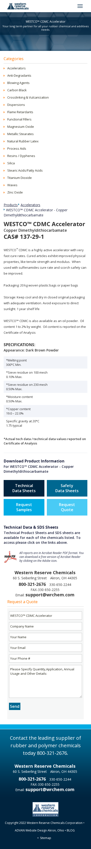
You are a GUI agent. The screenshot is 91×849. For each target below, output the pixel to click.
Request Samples (24, 507)
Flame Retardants (20, 112)
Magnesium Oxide (20, 126)
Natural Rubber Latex (23, 141)
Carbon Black (17, 90)
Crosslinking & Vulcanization (28, 97)
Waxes (12, 185)
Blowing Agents (18, 83)
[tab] (45, 68)
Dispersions (16, 104)
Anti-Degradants (19, 75)
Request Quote (67, 507)
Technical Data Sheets (24, 488)
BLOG (71, 830)
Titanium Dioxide (19, 177)
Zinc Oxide (15, 192)
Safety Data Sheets (67, 488)
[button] (5, 68)
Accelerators (16, 68)
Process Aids (16, 148)
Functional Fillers (19, 119)
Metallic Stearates (20, 134)
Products (11, 205)
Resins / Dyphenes (21, 156)
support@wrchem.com (49, 595)
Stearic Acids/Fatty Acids (25, 170)
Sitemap (45, 838)
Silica (11, 163)
